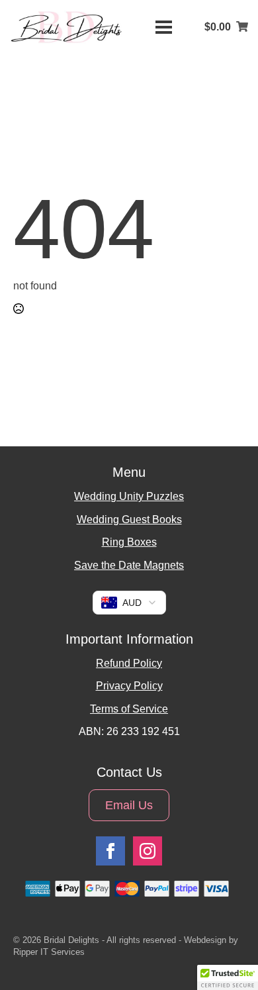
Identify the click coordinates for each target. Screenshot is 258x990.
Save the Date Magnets (129, 565)
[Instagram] (147, 851)
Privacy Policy (129, 685)
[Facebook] (110, 851)
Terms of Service (129, 709)
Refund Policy (129, 663)
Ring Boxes (129, 542)
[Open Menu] (163, 27)
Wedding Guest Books (129, 519)
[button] (227, 977)
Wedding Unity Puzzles (129, 496)
